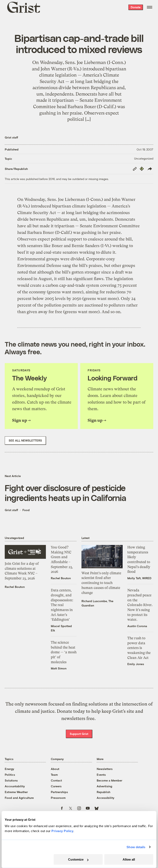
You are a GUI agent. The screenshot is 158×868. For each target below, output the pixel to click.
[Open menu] (149, 7)
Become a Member (109, 780)
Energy (9, 769)
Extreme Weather (16, 792)
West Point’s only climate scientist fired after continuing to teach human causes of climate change (101, 583)
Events (101, 774)
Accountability (15, 786)
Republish (103, 792)
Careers (56, 786)
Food (26, 510)
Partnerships (59, 792)
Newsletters (105, 769)
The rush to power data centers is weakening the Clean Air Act (139, 648)
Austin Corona (137, 626)
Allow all (129, 859)
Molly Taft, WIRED (139, 578)
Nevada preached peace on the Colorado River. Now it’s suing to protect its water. (139, 605)
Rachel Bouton (15, 587)
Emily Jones (135, 664)
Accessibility (105, 797)
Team (54, 774)
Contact (56, 780)
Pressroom (58, 797)
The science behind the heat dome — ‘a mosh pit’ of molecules (64, 652)
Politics (10, 774)
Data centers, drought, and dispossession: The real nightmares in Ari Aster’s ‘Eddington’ (62, 605)
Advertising (104, 786)
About (55, 769)
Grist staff (11, 137)
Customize (76, 859)
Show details (136, 847)
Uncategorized (143, 158)
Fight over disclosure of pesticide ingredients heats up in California (65, 493)
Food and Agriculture (19, 797)
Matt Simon (58, 668)
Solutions (11, 780)
